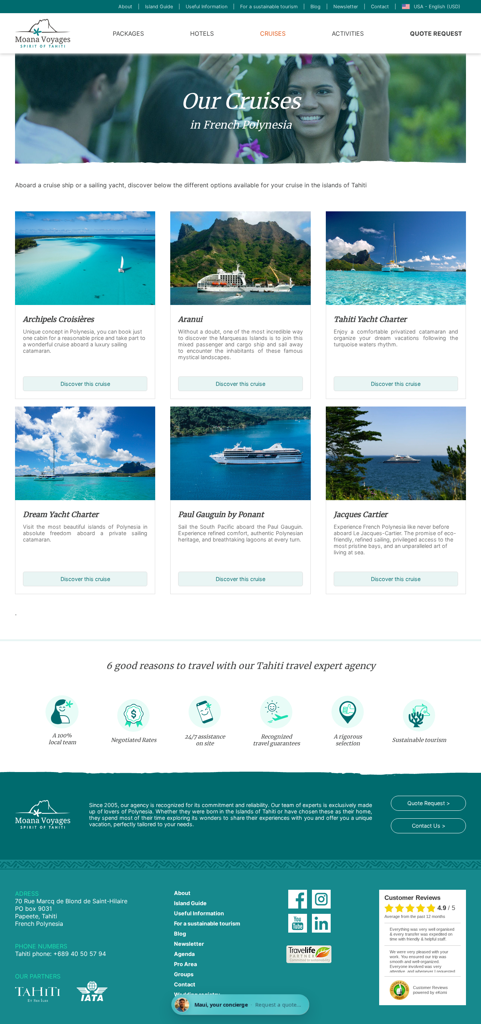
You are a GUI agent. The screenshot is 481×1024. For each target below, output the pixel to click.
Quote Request (436, 33)
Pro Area (185, 964)
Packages (128, 33)
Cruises (273, 33)
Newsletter (345, 6)
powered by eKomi (430, 990)
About (125, 6)
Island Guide (159, 6)
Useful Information (206, 6)
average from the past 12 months (414, 916)
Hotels (202, 33)
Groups (184, 974)
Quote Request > (428, 803)
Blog (315, 6)
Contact (380, 6)
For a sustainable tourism (269, 6)
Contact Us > (428, 825)
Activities (348, 33)
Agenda (184, 954)
